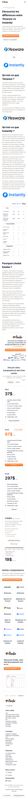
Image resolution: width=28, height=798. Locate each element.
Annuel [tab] (18, 382)
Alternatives (8, 742)
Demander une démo (10, 721)
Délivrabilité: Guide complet (12, 716)
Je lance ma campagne (11, 668)
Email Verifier (8, 758)
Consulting (8, 726)
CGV (6, 737)
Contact (7, 745)
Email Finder (8, 756)
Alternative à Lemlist (10, 718)
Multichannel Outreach (11, 761)
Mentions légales (9, 739)
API (6, 719)
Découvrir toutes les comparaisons (12, 579)
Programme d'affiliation (11, 723)
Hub (6, 713)
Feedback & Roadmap (11, 734)
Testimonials (8, 740)
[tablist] (14, 382)
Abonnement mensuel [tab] (14, 540)
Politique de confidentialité (12, 735)
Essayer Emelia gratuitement (10, 35)
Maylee (9, 780)
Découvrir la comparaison (10, 39)
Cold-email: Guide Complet (12, 714)
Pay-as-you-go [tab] (14, 543)
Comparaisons (9, 743)
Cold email (8, 755)
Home (6, 695)
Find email (8, 724)
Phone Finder (8, 763)
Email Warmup (9, 759)
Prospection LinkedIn (10, 764)
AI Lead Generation (10, 753)
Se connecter (7, 795)
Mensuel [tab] (10, 382)
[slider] (5, 547)
